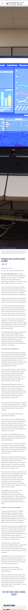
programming (22, 592)
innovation (16, 592)
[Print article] (3, 264)
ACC (4, 592)
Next (26, 125)
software (11, 592)
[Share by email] (6, 264)
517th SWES (14, 594)
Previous (1, 125)
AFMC (7, 592)
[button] (2, 3)
